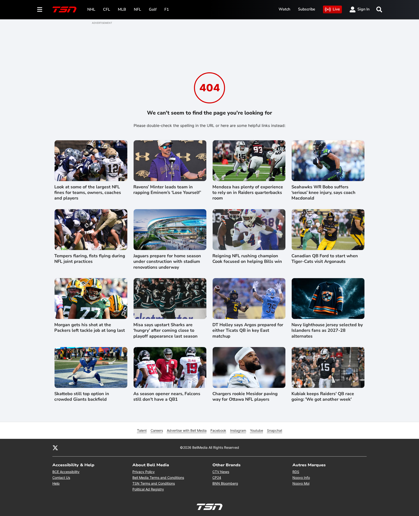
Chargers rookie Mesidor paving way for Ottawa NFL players (245, 396)
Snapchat (274, 430)
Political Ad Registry (148, 489)
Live (336, 9)
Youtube (256, 430)
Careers (157, 430)
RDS (295, 472)
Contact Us (61, 477)
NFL (137, 9)
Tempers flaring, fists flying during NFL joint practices (89, 258)
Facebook (218, 430)
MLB (122, 9)
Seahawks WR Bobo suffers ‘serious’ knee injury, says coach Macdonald (323, 192)
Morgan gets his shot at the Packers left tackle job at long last (89, 327)
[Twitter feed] (55, 447)
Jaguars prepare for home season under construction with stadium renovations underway (167, 261)
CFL (106, 9)
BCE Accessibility (66, 472)
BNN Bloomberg (225, 483)
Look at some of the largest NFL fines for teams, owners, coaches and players (87, 192)
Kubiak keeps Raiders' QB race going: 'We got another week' (322, 396)
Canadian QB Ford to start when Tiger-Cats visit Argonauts (324, 258)
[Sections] (40, 9)
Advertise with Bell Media (187, 430)
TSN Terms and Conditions (153, 483)
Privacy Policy (143, 472)
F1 (166, 9)
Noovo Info (301, 477)
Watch (284, 9)
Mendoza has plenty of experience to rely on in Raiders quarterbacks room (247, 192)
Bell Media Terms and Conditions (158, 477)
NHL (91, 9)
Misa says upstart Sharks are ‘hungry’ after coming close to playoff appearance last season (165, 330)
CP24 (216, 477)
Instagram (238, 430)
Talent (142, 430)
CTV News (220, 472)
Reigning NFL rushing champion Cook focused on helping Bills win (247, 258)
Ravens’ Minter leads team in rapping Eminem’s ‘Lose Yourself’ (167, 189)
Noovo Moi (300, 483)
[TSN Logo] (64, 9)
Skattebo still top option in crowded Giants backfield (81, 396)
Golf (153, 9)
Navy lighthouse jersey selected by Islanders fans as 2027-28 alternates (327, 330)
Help (56, 483)
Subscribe (306, 9)
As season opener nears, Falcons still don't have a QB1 (166, 396)
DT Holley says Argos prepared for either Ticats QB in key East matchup (247, 330)
